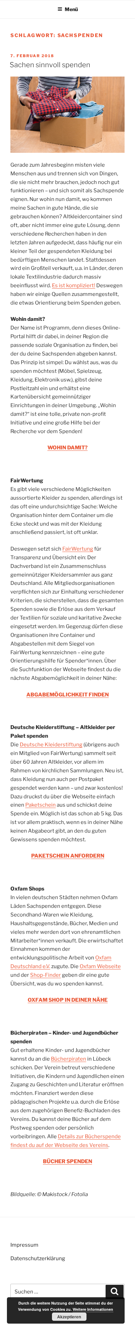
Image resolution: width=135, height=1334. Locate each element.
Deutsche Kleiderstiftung (51, 744)
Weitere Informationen (93, 1309)
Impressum (24, 1245)
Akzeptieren (69, 1317)
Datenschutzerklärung (37, 1258)
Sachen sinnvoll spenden (50, 65)
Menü (71, 9)
